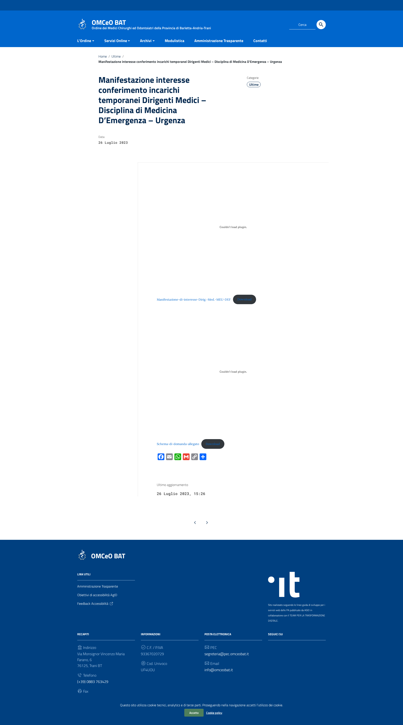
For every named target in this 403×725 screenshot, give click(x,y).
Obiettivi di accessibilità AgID (97, 594)
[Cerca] (321, 24)
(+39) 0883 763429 (92, 681)
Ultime (116, 56)
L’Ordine (84, 41)
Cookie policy (214, 712)
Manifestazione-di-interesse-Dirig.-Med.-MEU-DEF (194, 299)
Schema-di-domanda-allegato (178, 444)
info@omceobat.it (218, 670)
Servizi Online (115, 41)
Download (244, 299)
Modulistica (174, 41)
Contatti (260, 41)
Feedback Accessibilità (92, 603)
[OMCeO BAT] (82, 24)
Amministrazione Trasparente (218, 41)
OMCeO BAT (108, 556)
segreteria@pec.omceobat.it (226, 654)
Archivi (146, 41)
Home (102, 56)
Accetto (194, 712)
